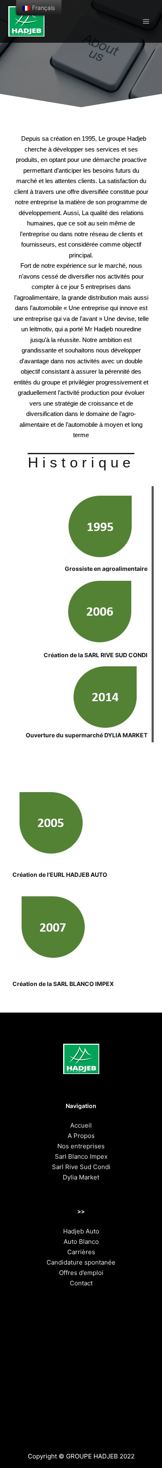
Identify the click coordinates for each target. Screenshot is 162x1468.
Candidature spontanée (81, 1262)
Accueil (81, 1125)
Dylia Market (81, 1177)
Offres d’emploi (81, 1273)
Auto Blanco (81, 1241)
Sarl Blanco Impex (81, 1156)
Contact (81, 1283)
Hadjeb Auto (81, 1231)
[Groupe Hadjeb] (26, 21)
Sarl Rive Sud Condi (81, 1167)
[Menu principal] (146, 21)
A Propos (81, 1136)
